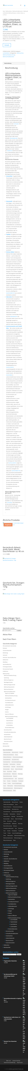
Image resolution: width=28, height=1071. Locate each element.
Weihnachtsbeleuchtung (9, 55)
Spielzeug (6, 677)
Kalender (13, 766)
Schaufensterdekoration (10, 732)
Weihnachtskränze (8, 689)
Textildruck (9, 150)
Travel (4, 783)
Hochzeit (5, 655)
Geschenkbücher (7, 664)
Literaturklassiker (7, 650)
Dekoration (9, 297)
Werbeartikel (6, 746)
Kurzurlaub (9, 771)
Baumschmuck (7, 739)
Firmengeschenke (7, 666)
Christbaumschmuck (10, 700)
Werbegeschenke (8, 682)
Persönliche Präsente (11, 159)
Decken (21, 752)
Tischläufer (20, 781)
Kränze (7, 712)
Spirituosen (20, 778)
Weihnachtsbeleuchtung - (11, 695)
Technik (8, 781)
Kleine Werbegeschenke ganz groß (12, 492)
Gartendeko (9, 375)
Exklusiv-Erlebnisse (7, 757)
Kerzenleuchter (8, 730)
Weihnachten (9, 11)
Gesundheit (5, 764)
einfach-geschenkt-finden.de (16, 1069)
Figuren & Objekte (9, 693)
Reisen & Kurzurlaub (7, 776)
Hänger (7, 709)
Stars (4, 781)
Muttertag (5, 653)
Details (6, 45)
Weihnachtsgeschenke (9, 684)
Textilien (8, 234)
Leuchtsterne (9, 723)
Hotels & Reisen (6, 766)
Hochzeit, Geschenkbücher (9, 657)
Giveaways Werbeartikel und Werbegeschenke (12, 97)
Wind (14, 790)
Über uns (8, 1060)
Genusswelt (9, 201)
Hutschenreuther (8, 741)
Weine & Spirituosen (7, 790)
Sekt (16, 778)
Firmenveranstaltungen (18, 757)
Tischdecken (14, 781)
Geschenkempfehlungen (17, 762)
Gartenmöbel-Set (10, 293)
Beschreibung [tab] (7, 63)
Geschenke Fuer (6, 762)
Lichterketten (6, 53)
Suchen (19, 630)
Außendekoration (9, 705)
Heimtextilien (8, 698)
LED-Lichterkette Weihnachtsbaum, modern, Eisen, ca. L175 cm (13, 76)
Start (4, 11)
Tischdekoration (9, 702)
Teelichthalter (9, 720)
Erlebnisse (5, 671)
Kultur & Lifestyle (18, 769)
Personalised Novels (8, 669)
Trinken (9, 783)
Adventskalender (8, 736)
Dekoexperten (13, 316)
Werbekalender (14, 138)
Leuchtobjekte (9, 718)
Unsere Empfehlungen (17, 783)
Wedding (5, 662)
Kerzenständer (6, 769)
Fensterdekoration (9, 727)
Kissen (12, 769)
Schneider (16, 124)
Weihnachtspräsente (9, 687)
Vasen (4, 785)
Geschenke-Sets (15, 759)
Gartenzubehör (10, 367)
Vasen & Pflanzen (9, 714)
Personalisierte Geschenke (9, 646)
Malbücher (5, 659)
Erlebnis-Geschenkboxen (8, 754)
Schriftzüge (8, 707)
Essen (16, 754)
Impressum (20, 1062)
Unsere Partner (16, 1060)
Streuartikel (9, 176)
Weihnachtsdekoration (18, 11)
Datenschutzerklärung (9, 1062)
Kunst (4, 771)
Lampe (14, 771)
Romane (5, 648)
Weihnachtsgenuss (8, 680)
